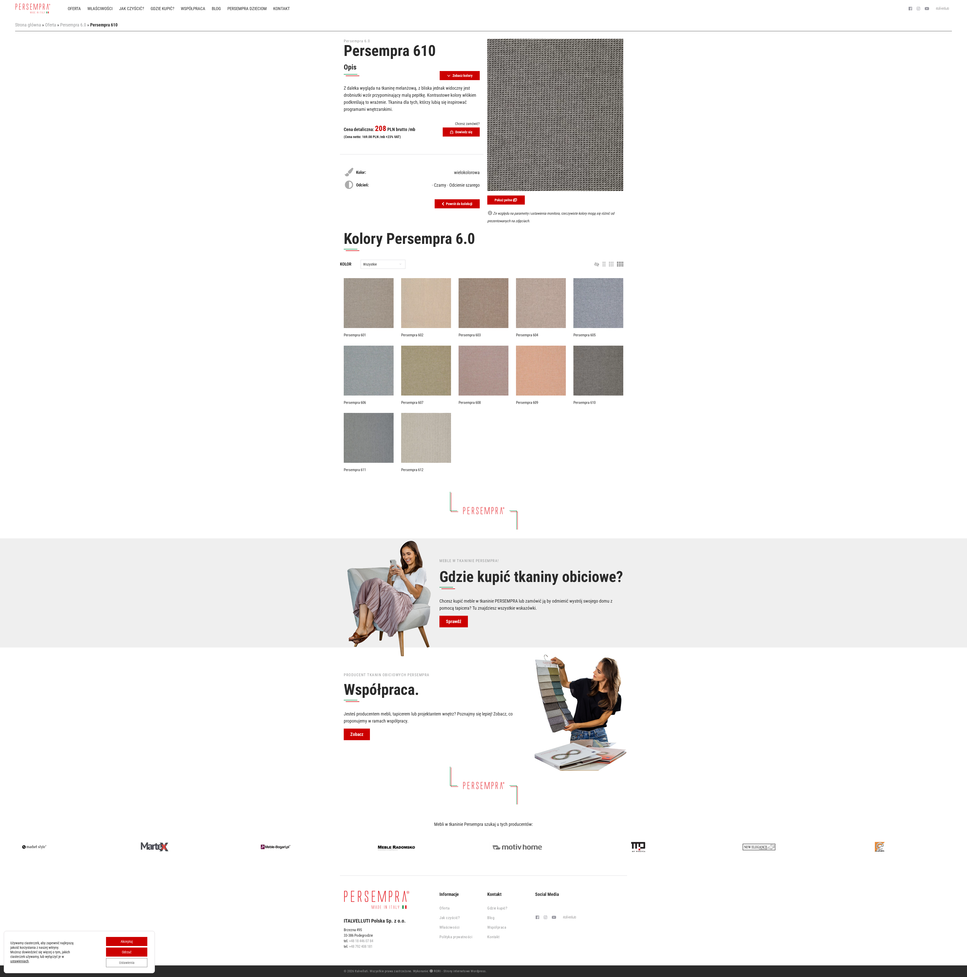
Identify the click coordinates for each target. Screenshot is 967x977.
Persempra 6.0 (73, 24)
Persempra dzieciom (247, 8)
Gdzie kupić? (162, 8)
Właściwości (100, 8)
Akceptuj (127, 941)
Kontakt (281, 8)
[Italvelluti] (942, 8)
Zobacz (356, 734)
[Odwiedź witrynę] (60, 847)
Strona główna (28, 24)
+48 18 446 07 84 (361, 941)
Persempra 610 (584, 402)
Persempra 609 (527, 402)
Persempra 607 (412, 402)
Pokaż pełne (504, 200)
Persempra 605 (584, 335)
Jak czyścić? (131, 8)
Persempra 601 (355, 335)
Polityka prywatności (455, 937)
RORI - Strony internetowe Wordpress (459, 971)
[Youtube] (927, 8)
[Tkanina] (369, 303)
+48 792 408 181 (360, 946)
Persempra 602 (412, 335)
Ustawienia (126, 963)
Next (958, 848)
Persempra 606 (355, 402)
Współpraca (193, 8)
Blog (216, 8)
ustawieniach (19, 961)
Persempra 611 (355, 470)
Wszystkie (370, 264)
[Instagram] (918, 8)
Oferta (74, 8)
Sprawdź (453, 621)
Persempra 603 (470, 335)
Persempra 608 (470, 402)
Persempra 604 (527, 335)
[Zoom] (555, 115)
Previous (9, 848)
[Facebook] (910, 8)
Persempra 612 (412, 470)
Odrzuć (126, 952)
